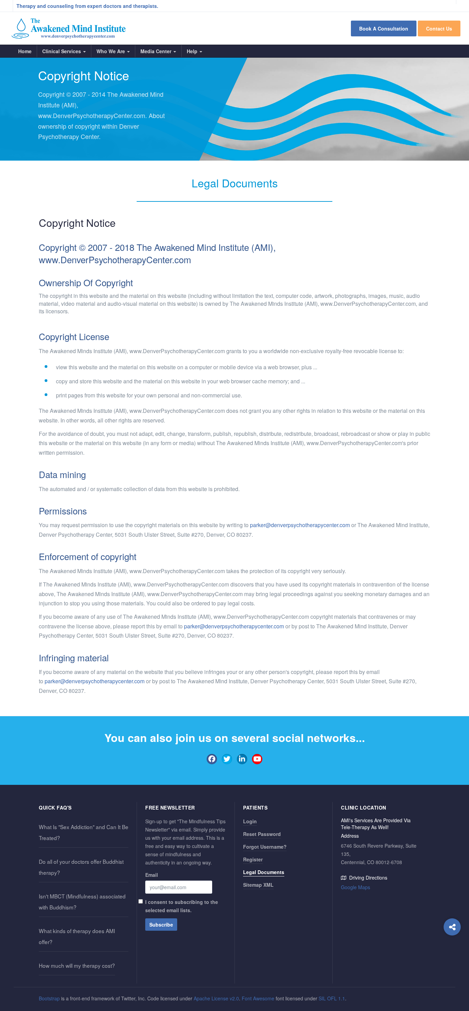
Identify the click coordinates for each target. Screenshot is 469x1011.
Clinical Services (62, 51)
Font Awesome (258, 998)
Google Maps (355, 887)
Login (250, 821)
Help (193, 51)
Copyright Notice (77, 222)
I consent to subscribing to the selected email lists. (181, 906)
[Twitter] (227, 759)
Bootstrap (49, 998)
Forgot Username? (265, 846)
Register (253, 859)
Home (25, 51)
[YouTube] (257, 759)
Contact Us (439, 28)
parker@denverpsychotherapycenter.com (300, 525)
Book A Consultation (383, 28)
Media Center (156, 51)
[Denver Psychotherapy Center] (69, 28)
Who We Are (111, 51)
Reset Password (262, 833)
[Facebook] (212, 759)
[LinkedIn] (242, 759)
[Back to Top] (452, 989)
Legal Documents (263, 872)
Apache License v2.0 (216, 998)
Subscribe (161, 924)
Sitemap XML (258, 884)
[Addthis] (452, 927)
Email (151, 874)
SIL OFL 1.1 (332, 998)
